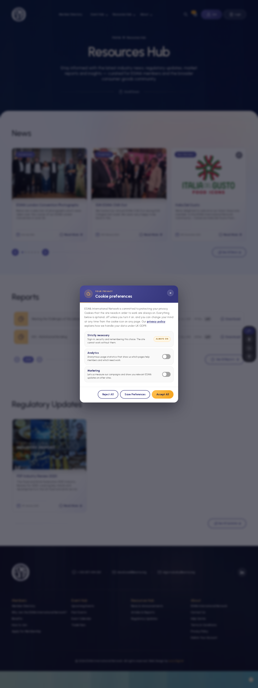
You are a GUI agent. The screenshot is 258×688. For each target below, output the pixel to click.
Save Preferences (135, 394)
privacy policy (156, 321)
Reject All (108, 394)
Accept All (162, 394)
